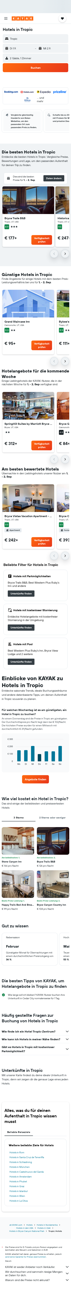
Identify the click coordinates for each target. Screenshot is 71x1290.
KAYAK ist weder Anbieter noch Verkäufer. (30, 1267)
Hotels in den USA (24, 1228)
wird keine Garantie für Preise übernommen (25, 1256)
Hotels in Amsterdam (20, 1176)
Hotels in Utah (44, 1228)
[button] (6, 18)
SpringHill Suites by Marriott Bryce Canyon (28, 423)
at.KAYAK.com (15, 1225)
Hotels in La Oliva (18, 1200)
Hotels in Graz (16, 1186)
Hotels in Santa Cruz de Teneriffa (26, 1157)
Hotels (29, 1225)
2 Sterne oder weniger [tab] (52, 817)
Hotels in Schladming (20, 1162)
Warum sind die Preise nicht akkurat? (27, 1280)
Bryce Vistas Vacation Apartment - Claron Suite (28, 516)
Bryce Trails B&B (15, 218)
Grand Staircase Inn (17, 321)
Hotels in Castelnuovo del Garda (26, 1171)
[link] (21, 593)
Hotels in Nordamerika (47, 1225)
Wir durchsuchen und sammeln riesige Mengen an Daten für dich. (34, 1273)
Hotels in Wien (17, 1195)
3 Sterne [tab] (19, 817)
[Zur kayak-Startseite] (22, 18)
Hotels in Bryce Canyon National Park (26, 1231)
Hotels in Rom (16, 1152)
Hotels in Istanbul (18, 1191)
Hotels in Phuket (18, 1181)
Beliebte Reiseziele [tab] (18, 1132)
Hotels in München (19, 1166)
